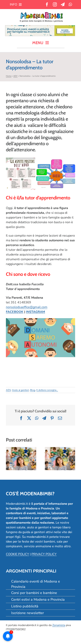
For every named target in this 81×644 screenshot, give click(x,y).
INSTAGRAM (35, 312)
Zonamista (58, 625)
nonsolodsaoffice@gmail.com (26, 307)
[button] (9, 459)
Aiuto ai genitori (20, 390)
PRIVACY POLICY (44, 554)
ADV (15, 76)
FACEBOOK (14, 312)
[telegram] (63, 5)
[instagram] (55, 5)
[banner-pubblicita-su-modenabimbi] (40, 27)
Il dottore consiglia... (47, 390)
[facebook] (47, 5)
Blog (32, 390)
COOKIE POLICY (17, 554)
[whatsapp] (70, 5)
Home (8, 76)
